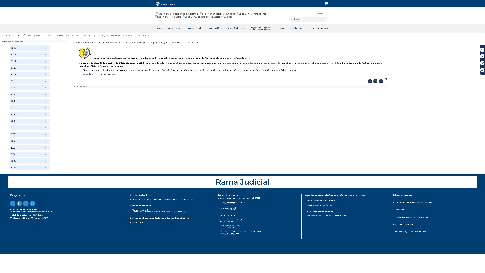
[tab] (35, 41)
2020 (13, 88)
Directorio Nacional (139, 222)
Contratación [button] (214, 28)
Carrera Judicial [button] (194, 28)
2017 (13, 108)
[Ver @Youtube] (19, 203)
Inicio (159, 28)
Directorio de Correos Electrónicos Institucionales (326, 216)
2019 (13, 94)
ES (327, 4)
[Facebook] (375, 81)
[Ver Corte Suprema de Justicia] (217, 13)
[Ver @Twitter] (26, 203)
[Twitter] (370, 81)
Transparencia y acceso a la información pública (260, 28)
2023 (13, 68)
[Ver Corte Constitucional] (251, 13)
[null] (74, 42)
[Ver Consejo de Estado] (169, 16)
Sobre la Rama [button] (174, 28)
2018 (13, 101)
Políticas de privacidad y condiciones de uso (412, 217)
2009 (13, 161)
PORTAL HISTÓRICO (319, 28)
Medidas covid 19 (297, 28)
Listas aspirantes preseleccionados (97, 74)
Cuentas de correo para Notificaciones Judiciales (413, 202)
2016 (13, 114)
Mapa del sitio (400, 210)
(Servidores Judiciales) (357, 195)
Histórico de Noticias (12, 35)
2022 (13, 74)
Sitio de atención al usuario (405, 224)
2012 (13, 141)
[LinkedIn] (381, 81)
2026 (13, 48)
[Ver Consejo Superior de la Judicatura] (177, 13)
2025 (13, 54)
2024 (13, 61)
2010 (13, 154)
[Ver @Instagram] (32, 203)
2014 (13, 128)
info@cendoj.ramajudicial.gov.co (320, 205)
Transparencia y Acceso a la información (410, 232)
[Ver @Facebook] (12, 203)
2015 (13, 121)
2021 (13, 81)
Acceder (320, 13)
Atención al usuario (236, 28)
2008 (13, 167)
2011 (13, 147)
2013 (13, 134)
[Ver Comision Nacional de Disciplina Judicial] (207, 16)
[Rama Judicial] (167, 3)
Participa (280, 28)
